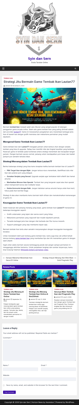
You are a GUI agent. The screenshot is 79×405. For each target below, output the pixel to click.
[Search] (75, 68)
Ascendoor (50, 402)
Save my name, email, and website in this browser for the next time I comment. (37, 385)
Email (44, 365)
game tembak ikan (22, 238)
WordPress (70, 402)
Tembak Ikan (8, 78)
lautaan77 (17, 132)
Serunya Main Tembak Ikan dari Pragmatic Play (64, 293)
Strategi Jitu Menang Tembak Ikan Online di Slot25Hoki (38, 294)
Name (6, 365)
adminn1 (7, 86)
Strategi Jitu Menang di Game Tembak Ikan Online (14, 294)
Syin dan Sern (39, 58)
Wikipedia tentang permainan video (34, 250)
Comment (7, 338)
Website (6, 375)
